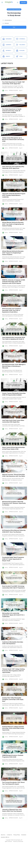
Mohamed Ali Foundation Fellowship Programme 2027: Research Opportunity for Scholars (14, 503)
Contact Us (9, 834)
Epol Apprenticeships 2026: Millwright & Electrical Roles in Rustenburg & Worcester (13, 366)
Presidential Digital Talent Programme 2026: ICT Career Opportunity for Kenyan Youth (13, 559)
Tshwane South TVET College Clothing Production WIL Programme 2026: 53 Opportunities (13, 670)
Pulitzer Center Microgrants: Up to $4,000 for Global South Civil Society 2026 (13, 139)
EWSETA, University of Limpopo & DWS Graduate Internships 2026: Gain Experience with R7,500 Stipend (13, 281)
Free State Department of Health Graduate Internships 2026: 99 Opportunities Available (11, 110)
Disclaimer (23, 834)
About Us (3, 834)
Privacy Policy (17, 834)
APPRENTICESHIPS (13, 90)
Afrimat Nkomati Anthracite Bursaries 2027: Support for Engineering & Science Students (13, 253)
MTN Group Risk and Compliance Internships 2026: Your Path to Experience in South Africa (11, 310)
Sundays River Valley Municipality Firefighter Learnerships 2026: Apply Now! (12, 699)
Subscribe (23, 2)
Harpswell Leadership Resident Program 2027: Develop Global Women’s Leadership (13, 195)
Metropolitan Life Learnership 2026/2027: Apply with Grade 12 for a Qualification (13, 615)
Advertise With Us (5, 837)
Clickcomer (20, 841)
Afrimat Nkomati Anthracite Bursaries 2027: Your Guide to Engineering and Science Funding (13, 224)
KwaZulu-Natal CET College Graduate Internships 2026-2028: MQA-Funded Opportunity (13, 728)
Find (14, 27)
